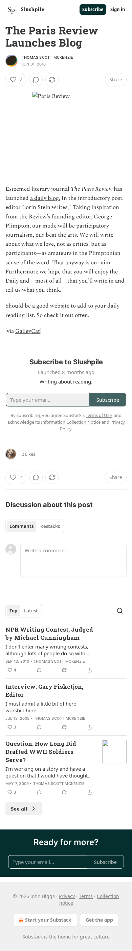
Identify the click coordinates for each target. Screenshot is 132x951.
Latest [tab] (31, 611)
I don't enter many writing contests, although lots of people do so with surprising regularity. (46, 650)
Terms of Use (99, 415)
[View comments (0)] (36, 79)
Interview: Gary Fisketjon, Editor (44, 690)
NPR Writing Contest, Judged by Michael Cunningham (49, 633)
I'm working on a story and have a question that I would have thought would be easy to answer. (46, 772)
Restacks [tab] (50, 526)
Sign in (117, 9)
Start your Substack (48, 920)
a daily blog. (45, 198)
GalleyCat (27, 331)
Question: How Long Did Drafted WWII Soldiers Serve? (40, 752)
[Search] (120, 610)
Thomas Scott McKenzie (47, 57)
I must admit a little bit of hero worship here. (40, 707)
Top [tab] (13, 611)
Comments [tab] (21, 526)
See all (19, 808)
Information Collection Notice (71, 422)
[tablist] (34, 526)
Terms (86, 896)
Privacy (67, 896)
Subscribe (93, 9)
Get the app (99, 920)
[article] (66, 650)
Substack (32, 936)
